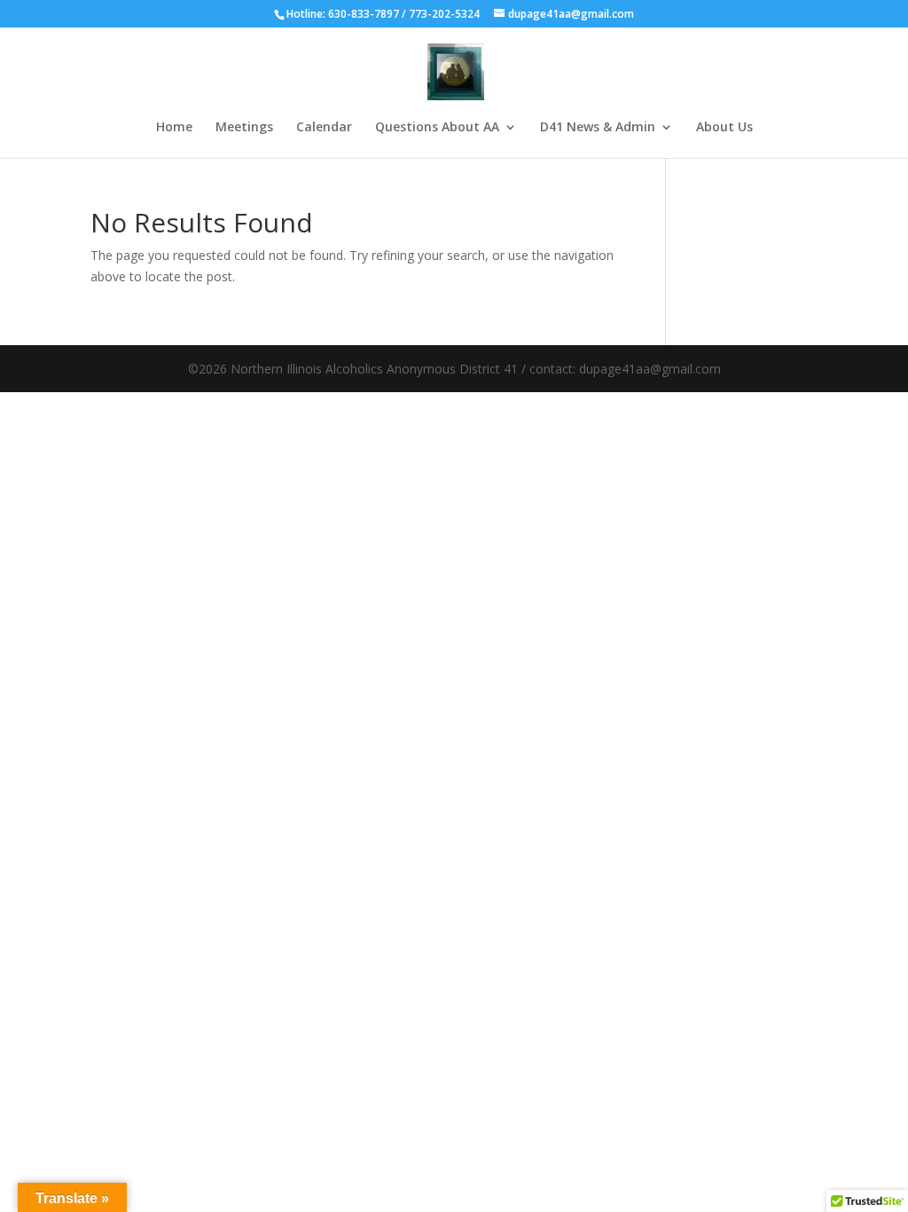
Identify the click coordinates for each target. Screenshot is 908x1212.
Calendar (324, 128)
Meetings (244, 128)
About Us (724, 128)
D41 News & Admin (597, 128)
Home (174, 128)
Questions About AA (437, 128)
